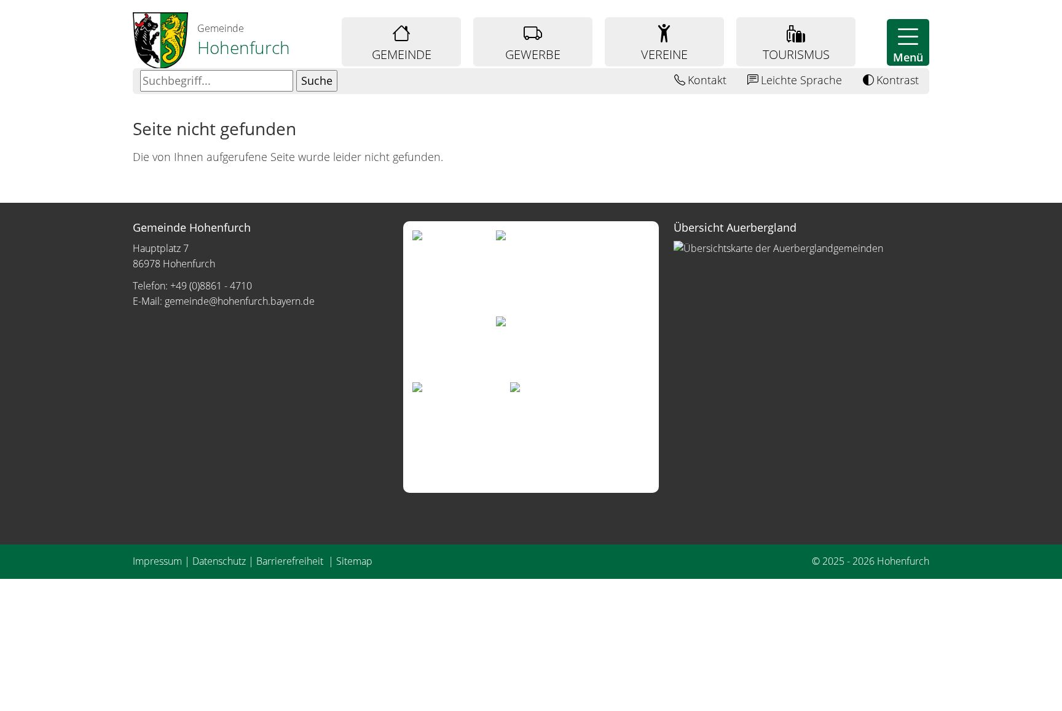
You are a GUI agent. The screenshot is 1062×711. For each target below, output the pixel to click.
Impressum (157, 561)
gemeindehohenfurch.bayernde (240, 301)
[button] (908, 42)
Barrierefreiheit (291, 561)
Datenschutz (219, 561)
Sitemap (354, 561)
